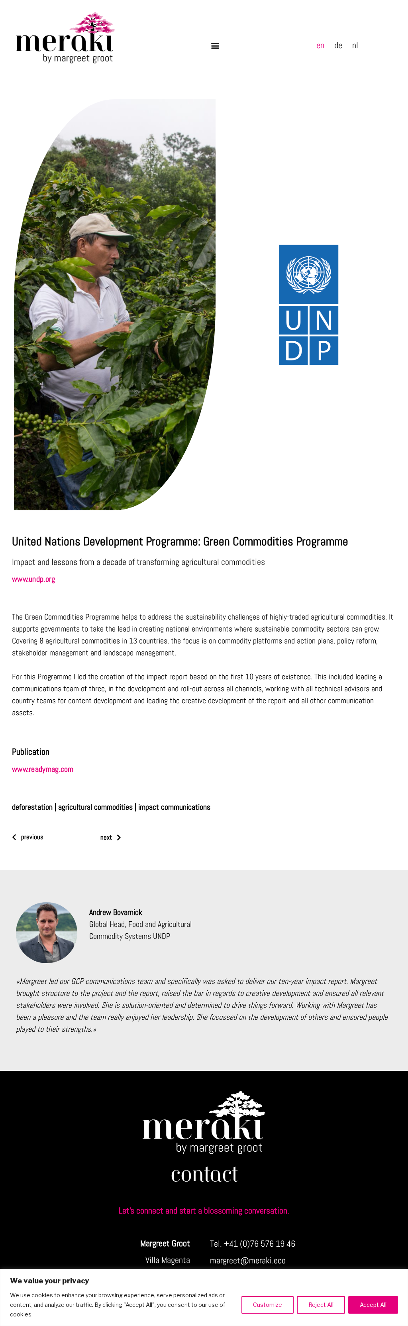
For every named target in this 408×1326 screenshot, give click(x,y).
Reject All (320, 1304)
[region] (204, 1297)
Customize (267, 1304)
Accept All (373, 1304)
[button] (215, 45)
